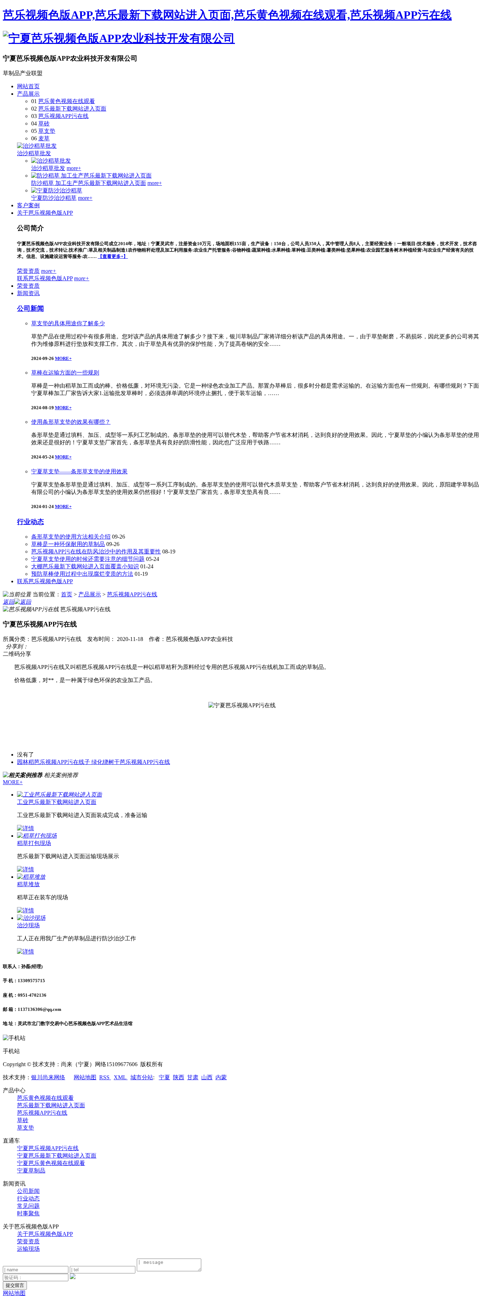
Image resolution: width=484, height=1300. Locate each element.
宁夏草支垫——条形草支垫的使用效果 (79, 471)
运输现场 (28, 1249)
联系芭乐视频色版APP (45, 278)
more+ (74, 168)
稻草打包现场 (34, 843)
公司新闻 (30, 308)
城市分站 (141, 1077)
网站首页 (28, 86)
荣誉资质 (28, 271)
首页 (66, 594)
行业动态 (30, 521)
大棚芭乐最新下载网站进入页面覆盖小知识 (85, 566)
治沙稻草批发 (34, 153)
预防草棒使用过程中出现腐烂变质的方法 (82, 574)
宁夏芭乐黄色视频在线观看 (51, 1163)
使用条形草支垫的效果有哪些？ (71, 422)
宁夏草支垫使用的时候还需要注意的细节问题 (88, 559)
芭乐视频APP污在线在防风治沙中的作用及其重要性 (96, 551)
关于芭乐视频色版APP (45, 213)
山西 (207, 1077)
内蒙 (221, 1077)
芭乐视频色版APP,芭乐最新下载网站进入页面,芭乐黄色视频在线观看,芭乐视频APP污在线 (227, 15)
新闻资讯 (28, 293)
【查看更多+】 (113, 256)
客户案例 (28, 205)
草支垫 (46, 131)
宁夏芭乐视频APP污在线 (48, 1148)
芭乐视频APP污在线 (63, 116)
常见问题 (28, 1206)
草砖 (44, 123)
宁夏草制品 (31, 1170)
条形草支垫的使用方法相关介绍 (71, 537)
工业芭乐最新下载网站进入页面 (56, 802)
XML (121, 1077)
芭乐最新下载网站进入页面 (72, 109)
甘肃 (192, 1077)
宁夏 (164, 1077)
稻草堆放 (28, 884)
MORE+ (63, 358)
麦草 (44, 138)
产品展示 (28, 94)
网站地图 (85, 1077)
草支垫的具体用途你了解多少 (68, 323)
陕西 (178, 1077)
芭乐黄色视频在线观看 (66, 101)
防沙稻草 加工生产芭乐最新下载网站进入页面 (88, 183)
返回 (8, 602)
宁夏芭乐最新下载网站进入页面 (56, 1156)
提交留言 (15, 1285)
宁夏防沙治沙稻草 (54, 198)
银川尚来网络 (48, 1077)
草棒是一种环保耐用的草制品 (68, 544)
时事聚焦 (28, 1213)
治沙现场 (28, 925)
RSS (105, 1077)
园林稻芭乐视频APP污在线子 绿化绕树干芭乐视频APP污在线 (93, 762)
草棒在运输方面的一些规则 (65, 373)
